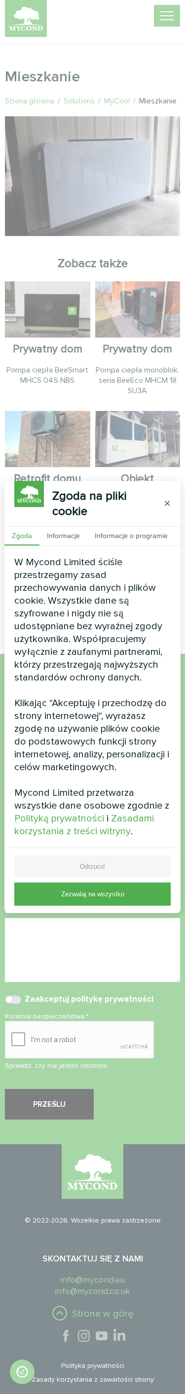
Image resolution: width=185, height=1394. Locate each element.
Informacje (63, 536)
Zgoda (22, 536)
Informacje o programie (131, 536)
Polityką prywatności (59, 818)
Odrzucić (93, 866)
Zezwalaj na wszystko (92, 894)
